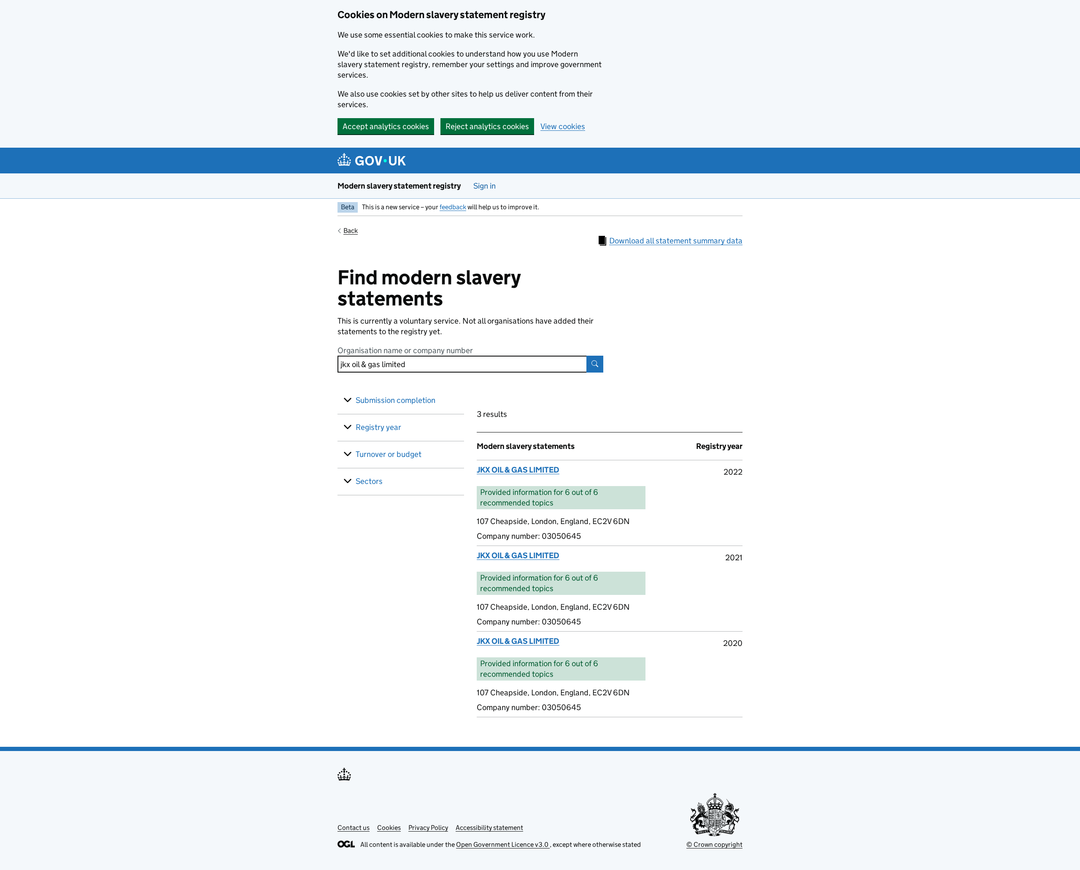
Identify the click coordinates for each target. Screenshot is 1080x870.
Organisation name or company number (405, 350)
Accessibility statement (489, 828)
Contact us (354, 828)
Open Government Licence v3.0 (503, 844)
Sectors (369, 481)
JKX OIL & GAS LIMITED (518, 470)
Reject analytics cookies (487, 126)
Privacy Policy (428, 828)
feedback (453, 207)
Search (594, 364)
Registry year (378, 427)
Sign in (484, 186)
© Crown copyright (714, 844)
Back (350, 231)
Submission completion (395, 400)
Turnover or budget (388, 454)
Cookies (389, 828)
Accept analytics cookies (386, 126)
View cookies (562, 126)
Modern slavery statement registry (399, 186)
